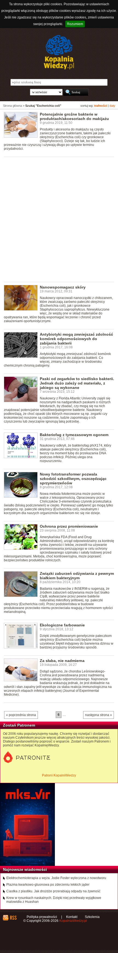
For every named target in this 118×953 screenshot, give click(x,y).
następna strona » (98, 715)
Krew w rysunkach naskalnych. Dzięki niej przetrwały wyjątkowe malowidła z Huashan (53, 900)
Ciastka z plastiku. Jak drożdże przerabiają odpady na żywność (53, 891)
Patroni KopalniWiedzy (59, 775)
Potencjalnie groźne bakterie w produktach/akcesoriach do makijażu (74, 116)
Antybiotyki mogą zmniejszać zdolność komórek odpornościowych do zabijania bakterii (76, 338)
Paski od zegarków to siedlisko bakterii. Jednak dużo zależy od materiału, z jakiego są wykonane (77, 383)
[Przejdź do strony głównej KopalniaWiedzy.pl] (59, 52)
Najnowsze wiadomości (25, 869)
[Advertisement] (59, 219)
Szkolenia (92, 917)
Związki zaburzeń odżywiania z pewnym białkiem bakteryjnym (77, 575)
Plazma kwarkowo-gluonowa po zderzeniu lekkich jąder (47, 885)
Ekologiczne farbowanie (62, 625)
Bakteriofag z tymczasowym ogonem (74, 435)
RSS (13, 917)
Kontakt (71, 917)
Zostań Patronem (19, 725)
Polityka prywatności (42, 917)
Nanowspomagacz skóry (63, 287)
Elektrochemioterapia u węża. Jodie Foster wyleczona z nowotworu (56, 878)
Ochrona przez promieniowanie (69, 526)
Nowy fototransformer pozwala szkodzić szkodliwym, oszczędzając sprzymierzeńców (73, 478)
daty (112, 105)
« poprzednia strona (21, 715)
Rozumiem (75, 24)
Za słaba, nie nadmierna (62, 660)
